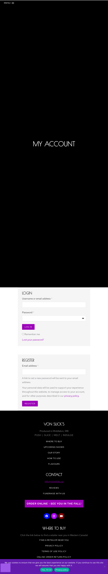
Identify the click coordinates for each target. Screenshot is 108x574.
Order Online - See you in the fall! (54, 503)
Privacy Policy (54, 545)
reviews (54, 488)
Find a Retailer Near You (54, 540)
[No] (104, 566)
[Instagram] (54, 516)
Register (30, 403)
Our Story (54, 452)
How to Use (54, 458)
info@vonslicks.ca (54, 481)
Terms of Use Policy (54, 551)
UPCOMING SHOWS (54, 447)
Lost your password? (33, 339)
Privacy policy (62, 570)
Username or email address (42, 298)
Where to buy (54, 441)
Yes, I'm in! (46, 570)
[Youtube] (61, 516)
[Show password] (83, 318)
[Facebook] (47, 516)
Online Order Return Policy (54, 557)
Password (32, 312)
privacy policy (71, 395)
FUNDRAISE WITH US (54, 493)
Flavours (54, 464)
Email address (35, 365)
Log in (28, 327)
